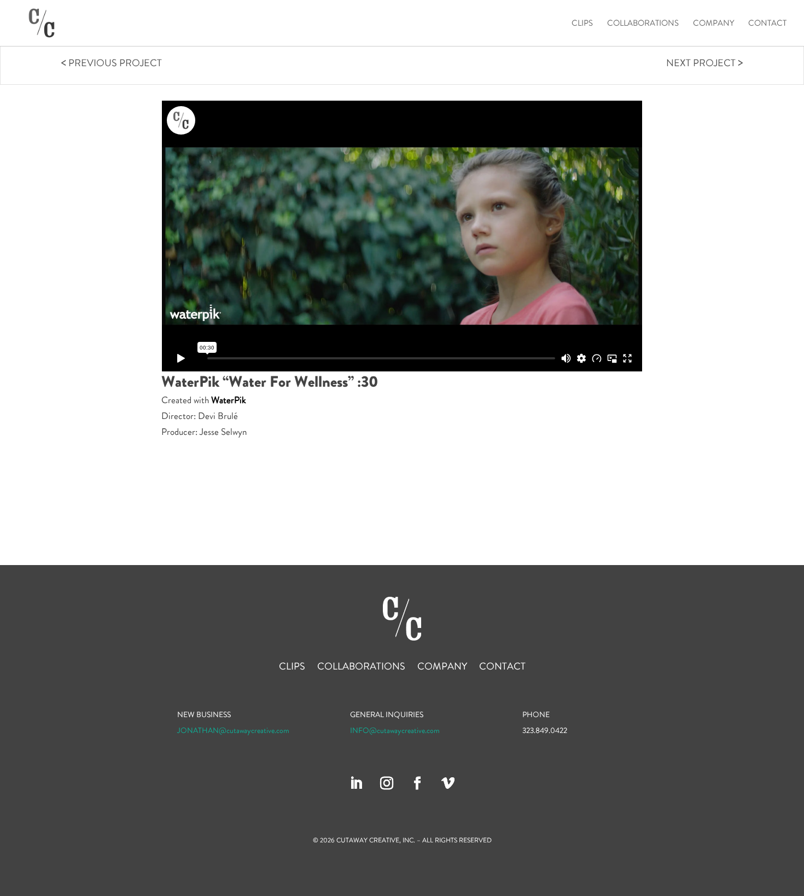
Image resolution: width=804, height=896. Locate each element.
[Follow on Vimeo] (448, 783)
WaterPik (228, 399)
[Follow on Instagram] (387, 783)
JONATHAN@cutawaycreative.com (233, 730)
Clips (582, 24)
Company (713, 24)
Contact (767, 24)
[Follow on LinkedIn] (356, 783)
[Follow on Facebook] (417, 783)
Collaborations (643, 24)
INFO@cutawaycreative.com (395, 730)
